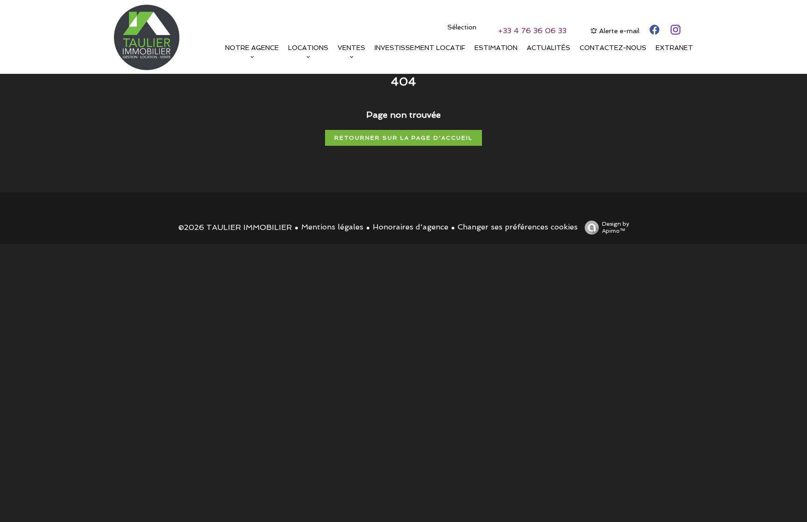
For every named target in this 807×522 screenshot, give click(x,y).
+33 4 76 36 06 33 (532, 30)
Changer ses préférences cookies (518, 226)
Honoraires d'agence (410, 226)
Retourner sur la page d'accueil (403, 138)
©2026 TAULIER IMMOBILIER (235, 227)
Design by (615, 227)
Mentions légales (332, 226)
